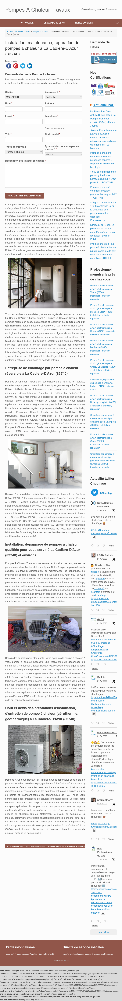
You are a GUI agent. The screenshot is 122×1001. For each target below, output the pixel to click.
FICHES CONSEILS (84, 22)
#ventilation (97, 775)
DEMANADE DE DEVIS (54, 22)
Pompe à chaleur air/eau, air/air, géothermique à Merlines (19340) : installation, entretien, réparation (102, 347)
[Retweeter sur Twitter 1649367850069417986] (99, 791)
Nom (8, 103)
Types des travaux (16, 146)
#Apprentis (97, 652)
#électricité (97, 779)
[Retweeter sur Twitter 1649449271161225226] (99, 546)
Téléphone (51, 116)
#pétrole (110, 710)
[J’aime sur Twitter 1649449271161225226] (105, 546)
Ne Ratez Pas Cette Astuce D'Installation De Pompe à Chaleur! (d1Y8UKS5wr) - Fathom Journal (103, 118)
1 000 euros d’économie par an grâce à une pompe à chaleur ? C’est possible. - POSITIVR (103, 177)
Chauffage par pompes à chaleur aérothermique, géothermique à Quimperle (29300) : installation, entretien (103, 421)
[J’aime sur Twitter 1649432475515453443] (105, 610)
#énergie (106, 704)
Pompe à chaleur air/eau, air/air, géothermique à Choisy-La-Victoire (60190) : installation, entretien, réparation (103, 366)
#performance (98, 899)
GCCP (100, 619)
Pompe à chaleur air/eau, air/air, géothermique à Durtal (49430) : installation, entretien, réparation (103, 329)
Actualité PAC (103, 104)
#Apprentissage (99, 649)
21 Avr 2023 (102, 510)
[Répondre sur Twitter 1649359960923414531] (93, 839)
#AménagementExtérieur (104, 533)
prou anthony (105, 800)
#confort (95, 592)
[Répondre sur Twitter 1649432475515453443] (93, 610)
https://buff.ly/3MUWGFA (104, 697)
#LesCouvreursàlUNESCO (105, 656)
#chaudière (97, 895)
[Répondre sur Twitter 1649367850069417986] (93, 791)
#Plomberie (109, 639)
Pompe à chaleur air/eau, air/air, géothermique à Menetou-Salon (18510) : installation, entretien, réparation (102, 311)
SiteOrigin (59, 960)
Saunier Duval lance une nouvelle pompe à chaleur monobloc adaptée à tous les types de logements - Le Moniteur (103, 139)
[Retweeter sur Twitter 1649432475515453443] (99, 610)
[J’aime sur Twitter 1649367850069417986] (105, 791)
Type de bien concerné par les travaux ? (62, 148)
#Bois (94, 530)
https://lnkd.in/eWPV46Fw (104, 659)
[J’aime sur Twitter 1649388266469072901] (105, 723)
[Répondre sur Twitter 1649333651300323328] (93, 921)
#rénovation (97, 772)
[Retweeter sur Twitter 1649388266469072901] (99, 723)
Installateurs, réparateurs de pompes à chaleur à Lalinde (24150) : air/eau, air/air (102, 384)
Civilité (9, 92)
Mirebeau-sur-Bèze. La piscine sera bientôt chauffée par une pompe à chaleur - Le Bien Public (103, 232)
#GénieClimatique (100, 642)
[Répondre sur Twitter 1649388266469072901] (93, 723)
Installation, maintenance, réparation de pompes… (28, 846)
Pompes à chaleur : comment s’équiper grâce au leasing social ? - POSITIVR (103, 192)
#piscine (100, 578)
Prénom (50, 103)
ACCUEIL (29, 22)
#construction (98, 700)
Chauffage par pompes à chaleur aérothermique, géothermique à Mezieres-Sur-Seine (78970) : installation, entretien (103, 460)
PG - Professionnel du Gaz (105, 852)
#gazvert (95, 912)
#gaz (93, 909)
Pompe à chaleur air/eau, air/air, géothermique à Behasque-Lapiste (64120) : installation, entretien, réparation (103, 402)
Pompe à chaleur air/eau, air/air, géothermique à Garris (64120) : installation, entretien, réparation (102, 441)
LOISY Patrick (105, 555)
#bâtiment (96, 704)
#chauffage (100, 595)
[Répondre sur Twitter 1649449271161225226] (93, 546)
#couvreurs (97, 639)
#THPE (107, 895)
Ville (8, 134)
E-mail (9, 116)
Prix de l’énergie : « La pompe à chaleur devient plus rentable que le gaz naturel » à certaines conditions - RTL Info (103, 251)
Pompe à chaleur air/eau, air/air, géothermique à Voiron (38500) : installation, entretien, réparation (102, 292)
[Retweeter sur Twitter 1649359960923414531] (99, 839)
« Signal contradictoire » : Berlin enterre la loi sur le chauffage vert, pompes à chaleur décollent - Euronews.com (103, 211)
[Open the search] (117, 23)
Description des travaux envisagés (25, 160)
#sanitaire (109, 775)
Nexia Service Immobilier (105, 504)
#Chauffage (104, 530)
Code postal (52, 134)
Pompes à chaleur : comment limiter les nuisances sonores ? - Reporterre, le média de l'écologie (102, 160)
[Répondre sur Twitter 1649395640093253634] (93, 664)
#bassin (95, 571)
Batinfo (101, 677)
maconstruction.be (108, 732)
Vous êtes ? (52, 92)
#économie (97, 902)
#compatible (103, 909)
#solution (108, 905)
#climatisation (98, 710)
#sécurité (99, 588)
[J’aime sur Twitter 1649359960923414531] (105, 839)
